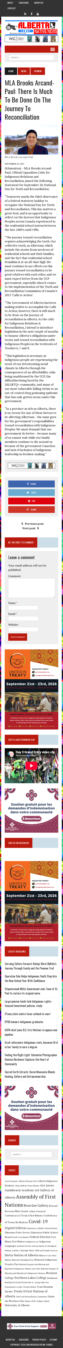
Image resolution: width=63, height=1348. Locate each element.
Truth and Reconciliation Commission (31, 1296)
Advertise (38, 2)
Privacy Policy (39, 1339)
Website (13, 624)
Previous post (34, 524)
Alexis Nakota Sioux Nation (27, 1185)
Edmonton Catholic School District (42, 1228)
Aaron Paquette (11, 1181)
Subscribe (24, 2)
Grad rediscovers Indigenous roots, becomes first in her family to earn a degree (31, 1044)
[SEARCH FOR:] (31, 57)
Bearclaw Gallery (36, 1205)
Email (12, 614)
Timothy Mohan (29, 1287)
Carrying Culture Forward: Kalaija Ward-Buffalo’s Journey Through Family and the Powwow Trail (31, 966)
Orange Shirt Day (41, 1282)
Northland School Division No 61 (19, 1282)
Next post (28, 528)
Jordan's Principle (20, 1250)
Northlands (52, 1278)
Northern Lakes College (30, 1278)
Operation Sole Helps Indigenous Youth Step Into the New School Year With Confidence (31, 978)
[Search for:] (31, 1154)
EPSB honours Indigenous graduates (24, 1022)
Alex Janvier (47, 1185)
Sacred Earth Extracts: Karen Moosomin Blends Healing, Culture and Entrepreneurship (30, 1074)
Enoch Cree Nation (20, 1237)
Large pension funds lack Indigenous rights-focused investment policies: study (28, 1003)
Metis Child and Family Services (43, 1250)
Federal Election (40, 1237)
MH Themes (48, 1344)
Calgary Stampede (37, 1211)
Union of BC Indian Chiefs (37, 1301)
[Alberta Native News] (31, 28)
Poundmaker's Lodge (13, 1287)
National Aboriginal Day (23, 1259)
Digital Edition (15, 1228)
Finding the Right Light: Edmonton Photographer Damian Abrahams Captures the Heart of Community (31, 1059)
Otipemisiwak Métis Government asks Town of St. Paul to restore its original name (31, 991)
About (10, 2)
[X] (25, 13)
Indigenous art (31, 1241)
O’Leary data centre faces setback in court (28, 1014)
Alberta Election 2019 (28, 1181)
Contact (12, 8)
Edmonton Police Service (17, 1232)
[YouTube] (38, 13)
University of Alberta (17, 1305)
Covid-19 (38, 1221)
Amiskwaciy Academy (19, 1190)
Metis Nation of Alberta (21, 1255)
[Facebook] (31, 13)
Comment (14, 576)
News (23, 71)
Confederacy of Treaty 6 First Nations (24, 1215)
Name (12, 603)
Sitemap (53, 1339)
